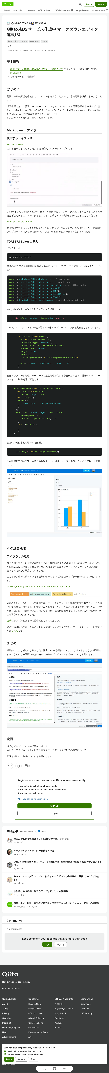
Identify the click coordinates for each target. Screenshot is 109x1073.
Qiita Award (33, 1027)
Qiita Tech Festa (35, 1023)
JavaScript (13, 41)
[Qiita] (7, 4)
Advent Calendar (36, 1018)
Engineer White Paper (38, 1032)
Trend (7, 10)
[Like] (10, 766)
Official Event (44, 10)
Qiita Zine (85, 1008)
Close (33, 1059)
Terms (5, 1008)
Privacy (5, 1013)
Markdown (34, 41)
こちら (14, 630)
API (30, 1037)
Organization (82, 10)
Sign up (21, 1059)
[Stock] (18, 766)
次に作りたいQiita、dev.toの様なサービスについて (36, 68)
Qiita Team (86, 1004)
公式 (9, 620)
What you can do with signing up (32, 799)
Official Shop (87, 1013)
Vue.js (44, 41)
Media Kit (6, 1023)
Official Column (64, 10)
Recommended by (29, 831)
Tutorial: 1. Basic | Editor (20, 221)
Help (4, 1032)
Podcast (58, 1027)
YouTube (58, 1023)
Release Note (34, 1004)
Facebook (59, 1018)
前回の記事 (16, 72)
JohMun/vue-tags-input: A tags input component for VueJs (38, 586)
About (5, 1004)
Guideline (6, 1018)
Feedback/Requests (11, 1027)
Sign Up (60, 944)
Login (89, 4)
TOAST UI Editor (15, 144)
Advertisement (9, 1037)
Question (30, 10)
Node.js (23, 41)
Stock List (18, 10)
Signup (101, 4)
